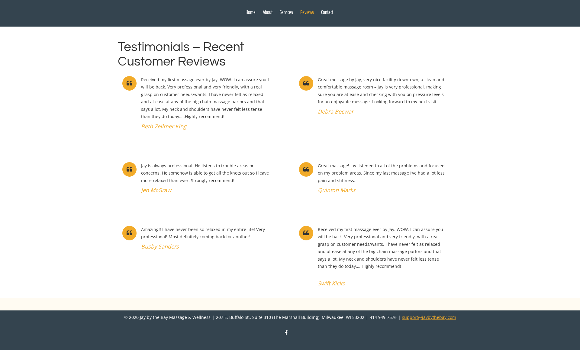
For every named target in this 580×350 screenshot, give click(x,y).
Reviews (307, 12)
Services (286, 12)
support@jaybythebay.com (429, 317)
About (267, 12)
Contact (327, 12)
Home (251, 12)
